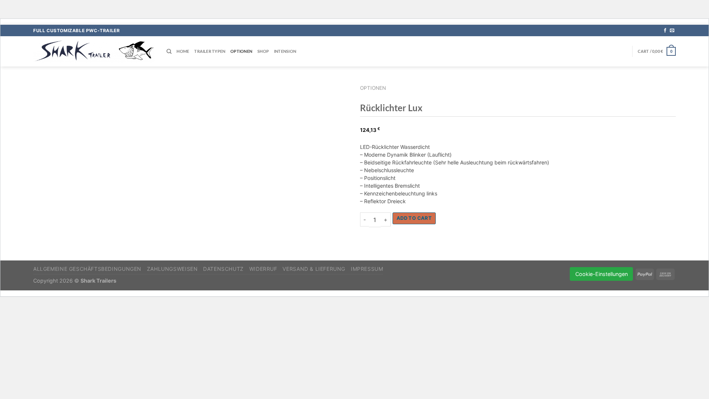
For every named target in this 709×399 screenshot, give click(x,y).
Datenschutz (223, 269)
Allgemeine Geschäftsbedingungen (87, 269)
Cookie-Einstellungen (601, 274)
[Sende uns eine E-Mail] (672, 30)
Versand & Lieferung (313, 269)
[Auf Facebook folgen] (665, 30)
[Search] (169, 51)
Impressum (367, 269)
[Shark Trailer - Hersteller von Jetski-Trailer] (94, 51)
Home (183, 51)
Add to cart (414, 218)
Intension (285, 51)
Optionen (241, 51)
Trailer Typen (209, 51)
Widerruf (263, 269)
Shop (263, 51)
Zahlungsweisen (172, 269)
